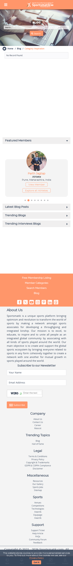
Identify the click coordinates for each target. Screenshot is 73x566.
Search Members (36, 288)
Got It (36, 562)
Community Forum (38, 539)
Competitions (38, 505)
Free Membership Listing (36, 277)
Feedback (37, 542)
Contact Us (38, 422)
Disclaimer (38, 468)
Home (10, 48)
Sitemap (38, 490)
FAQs (37, 536)
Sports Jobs (38, 487)
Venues (37, 502)
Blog (19, 48)
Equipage (37, 514)
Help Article (37, 533)
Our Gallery (37, 484)
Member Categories (36, 282)
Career (37, 425)
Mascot (37, 428)
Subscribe (19, 405)
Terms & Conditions (38, 456)
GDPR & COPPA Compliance (38, 465)
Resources (38, 481)
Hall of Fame (38, 443)
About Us (37, 419)
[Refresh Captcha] (21, 393)
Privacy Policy (36, 558)
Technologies (38, 508)
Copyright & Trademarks (37, 462)
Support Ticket (38, 530)
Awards (37, 511)
